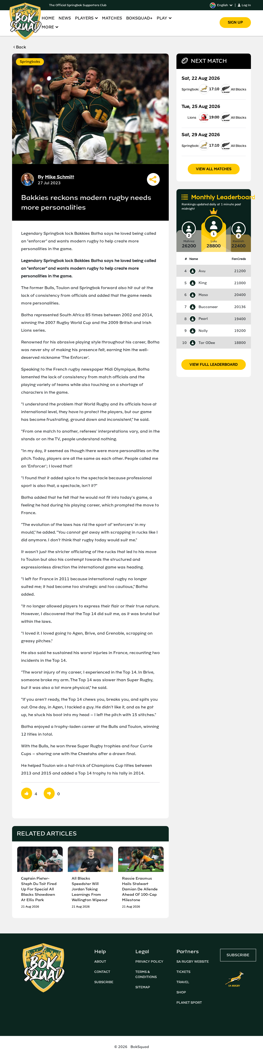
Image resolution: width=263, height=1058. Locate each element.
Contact (102, 972)
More (48, 27)
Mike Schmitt (59, 177)
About (100, 961)
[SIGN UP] (235, 15)
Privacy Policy (149, 961)
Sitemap (142, 987)
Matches (112, 18)
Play (162, 18)
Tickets (183, 972)
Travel (182, 982)
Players (84, 18)
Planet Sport (189, 1002)
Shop (181, 992)
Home (48, 18)
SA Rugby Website (192, 961)
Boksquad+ (139, 18)
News (65, 18)
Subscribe (103, 982)
